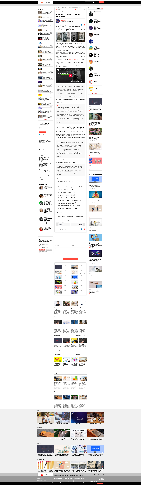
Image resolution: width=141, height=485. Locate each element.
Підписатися (42, 132)
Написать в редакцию (42, 480)
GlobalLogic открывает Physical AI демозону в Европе (47, 112)
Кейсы (39, 443)
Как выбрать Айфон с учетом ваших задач (45, 438)
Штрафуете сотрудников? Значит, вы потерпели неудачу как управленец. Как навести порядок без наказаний (95, 245)
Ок (100, 483)
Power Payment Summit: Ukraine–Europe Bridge (97, 48)
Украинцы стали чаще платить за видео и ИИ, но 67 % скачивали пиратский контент (47, 108)
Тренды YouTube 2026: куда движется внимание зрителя (94, 201)
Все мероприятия (95, 93)
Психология (40, 459)
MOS (77, 475)
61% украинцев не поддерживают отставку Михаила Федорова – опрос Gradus (66, 294)
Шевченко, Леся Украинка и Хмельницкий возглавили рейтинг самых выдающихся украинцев (47, 17)
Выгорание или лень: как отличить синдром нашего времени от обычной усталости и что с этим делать (45, 471)
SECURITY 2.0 (96, 81)
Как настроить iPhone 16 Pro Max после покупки (62, 439)
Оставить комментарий (43, 251)
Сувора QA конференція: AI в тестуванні (97, 21)
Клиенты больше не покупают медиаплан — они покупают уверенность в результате (94, 215)
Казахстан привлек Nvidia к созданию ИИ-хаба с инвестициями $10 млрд (44, 158)
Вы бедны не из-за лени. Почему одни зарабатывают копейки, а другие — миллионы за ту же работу (95, 276)
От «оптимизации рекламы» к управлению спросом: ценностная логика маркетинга (95, 229)
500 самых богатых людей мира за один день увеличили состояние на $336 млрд (45, 164)
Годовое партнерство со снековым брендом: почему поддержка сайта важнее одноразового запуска (62, 455)
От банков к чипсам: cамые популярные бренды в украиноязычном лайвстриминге (46, 82)
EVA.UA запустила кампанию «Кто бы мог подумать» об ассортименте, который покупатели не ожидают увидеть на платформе (95, 139)
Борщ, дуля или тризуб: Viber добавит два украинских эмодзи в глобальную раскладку (47, 21)
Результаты (49, 249)
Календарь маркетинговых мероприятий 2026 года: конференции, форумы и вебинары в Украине (46, 43)
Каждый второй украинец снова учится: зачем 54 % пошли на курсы (47, 73)
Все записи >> (78, 316)
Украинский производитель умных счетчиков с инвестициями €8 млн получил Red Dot (47, 90)
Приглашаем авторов (71, 475)
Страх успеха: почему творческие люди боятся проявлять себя (95, 471)
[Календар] (95, 2)
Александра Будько (72, 59)
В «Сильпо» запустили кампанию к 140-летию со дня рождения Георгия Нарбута (47, 116)
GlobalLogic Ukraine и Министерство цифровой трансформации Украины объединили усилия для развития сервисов (46, 99)
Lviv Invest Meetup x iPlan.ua (97, 35)
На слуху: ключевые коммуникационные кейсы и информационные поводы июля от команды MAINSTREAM (95, 109)
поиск (93, 2)
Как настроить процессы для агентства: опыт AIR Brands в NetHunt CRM (81, 279)
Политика (81, 475)
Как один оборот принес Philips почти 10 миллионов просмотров (95, 167)
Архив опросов (41, 252)
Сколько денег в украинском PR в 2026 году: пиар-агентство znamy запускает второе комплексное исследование (47, 64)
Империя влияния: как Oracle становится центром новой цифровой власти (94, 291)
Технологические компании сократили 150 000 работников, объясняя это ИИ (45, 170)
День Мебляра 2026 (97, 61)
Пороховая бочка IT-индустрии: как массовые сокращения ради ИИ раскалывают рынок (45, 176)
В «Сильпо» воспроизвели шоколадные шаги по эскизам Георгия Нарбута (47, 86)
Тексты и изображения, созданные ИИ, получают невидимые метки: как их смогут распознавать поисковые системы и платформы (47, 77)
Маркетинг (56, 2)
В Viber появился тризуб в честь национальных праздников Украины (47, 25)
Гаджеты (39, 427)
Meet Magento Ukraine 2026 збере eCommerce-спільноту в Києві (97, 29)
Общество (70, 2)
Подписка (101, 2)
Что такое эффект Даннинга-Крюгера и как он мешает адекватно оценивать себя (62, 471)
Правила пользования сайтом (60, 475)
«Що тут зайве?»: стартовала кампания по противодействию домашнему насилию (47, 56)
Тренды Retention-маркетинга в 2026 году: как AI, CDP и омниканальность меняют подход (95, 261)
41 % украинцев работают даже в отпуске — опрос (82, 288)
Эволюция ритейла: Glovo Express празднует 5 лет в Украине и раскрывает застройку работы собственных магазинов (47, 103)
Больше (45, 119)
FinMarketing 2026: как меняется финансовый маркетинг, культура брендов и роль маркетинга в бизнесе (47, 38)
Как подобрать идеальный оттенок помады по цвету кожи (45, 141)
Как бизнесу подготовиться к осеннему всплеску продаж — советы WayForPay (47, 60)
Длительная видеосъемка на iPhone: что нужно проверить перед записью (95, 439)
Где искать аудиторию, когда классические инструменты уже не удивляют (66, 279)
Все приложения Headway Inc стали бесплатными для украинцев (47, 34)
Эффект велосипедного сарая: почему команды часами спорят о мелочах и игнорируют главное (78, 471)
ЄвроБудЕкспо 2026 (97, 88)
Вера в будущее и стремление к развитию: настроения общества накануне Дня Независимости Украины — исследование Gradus (47, 47)
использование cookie (79, 482)
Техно (65, 2)
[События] (97, 2)
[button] (86, 298)
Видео (77, 9)
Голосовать (42, 249)
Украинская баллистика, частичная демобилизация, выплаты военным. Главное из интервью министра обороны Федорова (45, 147)
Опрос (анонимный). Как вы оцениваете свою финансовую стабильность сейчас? (45, 240)
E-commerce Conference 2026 (97, 75)
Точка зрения (75, 2)
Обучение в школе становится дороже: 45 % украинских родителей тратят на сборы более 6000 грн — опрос (47, 51)
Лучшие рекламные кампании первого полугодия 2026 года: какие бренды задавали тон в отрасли (94, 153)
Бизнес (61, 2)
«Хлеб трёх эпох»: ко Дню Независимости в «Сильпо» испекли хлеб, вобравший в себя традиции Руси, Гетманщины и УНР (46, 30)
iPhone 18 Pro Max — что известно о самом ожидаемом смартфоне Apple (79, 439)
